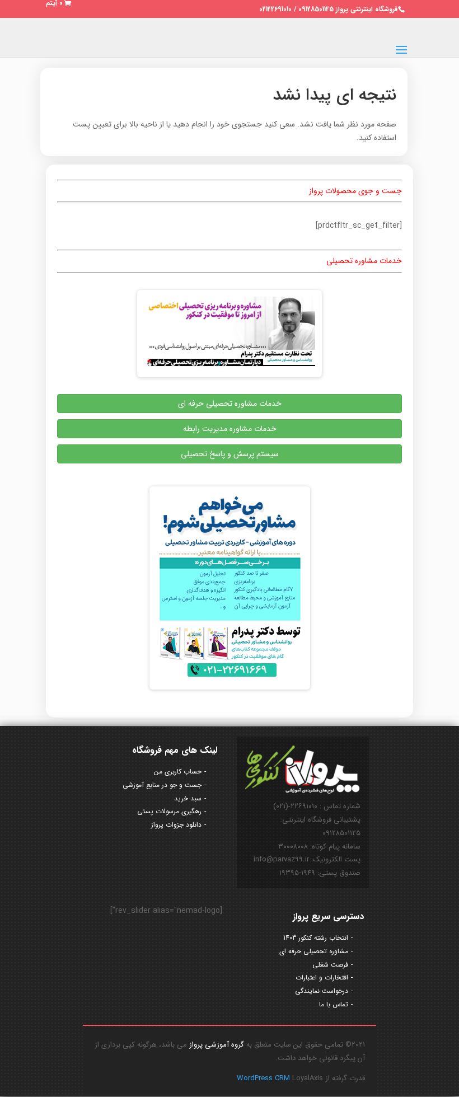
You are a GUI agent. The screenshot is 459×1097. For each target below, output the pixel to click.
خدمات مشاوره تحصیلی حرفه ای (230, 403)
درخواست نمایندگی (321, 991)
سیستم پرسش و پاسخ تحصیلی (230, 454)
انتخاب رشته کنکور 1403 (315, 937)
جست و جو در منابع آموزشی (162, 785)
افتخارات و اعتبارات (322, 977)
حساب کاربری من (178, 771)
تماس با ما (333, 1004)
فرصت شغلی (330, 964)
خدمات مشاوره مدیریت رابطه (230, 429)
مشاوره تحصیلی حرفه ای (313, 951)
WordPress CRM (264, 1078)
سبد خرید (188, 798)
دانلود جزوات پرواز (176, 824)
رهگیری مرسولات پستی (169, 811)
